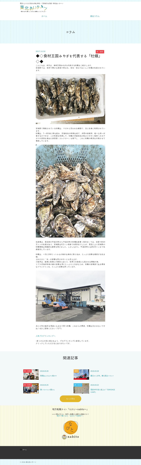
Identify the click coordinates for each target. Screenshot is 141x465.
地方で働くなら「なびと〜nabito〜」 (70, 416)
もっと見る (70, 399)
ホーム (44, 16)
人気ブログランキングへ (45, 336)
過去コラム (95, 16)
